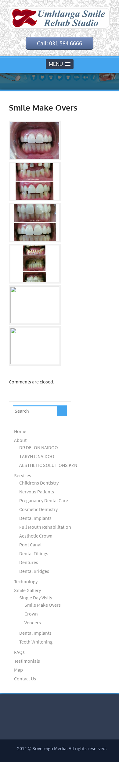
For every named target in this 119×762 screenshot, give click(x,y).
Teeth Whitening (35, 642)
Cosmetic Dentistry (38, 509)
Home (20, 431)
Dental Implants (35, 518)
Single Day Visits (35, 597)
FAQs (19, 652)
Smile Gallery (27, 590)
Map (18, 670)
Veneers (32, 622)
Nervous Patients (36, 492)
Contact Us (25, 679)
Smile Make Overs (42, 605)
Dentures (28, 562)
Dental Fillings (33, 553)
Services (22, 475)
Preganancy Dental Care (43, 500)
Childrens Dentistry (39, 483)
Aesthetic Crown (35, 536)
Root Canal (30, 545)
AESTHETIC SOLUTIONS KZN (48, 465)
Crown (31, 614)
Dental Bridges (34, 571)
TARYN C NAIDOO (36, 456)
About (20, 440)
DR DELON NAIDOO (38, 447)
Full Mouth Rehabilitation (45, 527)
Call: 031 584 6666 (59, 43)
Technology (26, 581)
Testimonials (27, 661)
